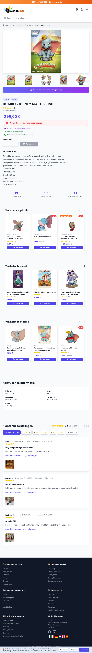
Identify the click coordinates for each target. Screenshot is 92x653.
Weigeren (74, 650)
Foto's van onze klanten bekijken (47, 90)
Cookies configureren (56, 610)
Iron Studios (7, 607)
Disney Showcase (54, 578)
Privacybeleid (8, 630)
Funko (5, 604)
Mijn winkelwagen (54, 597)
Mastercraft (51, 393)
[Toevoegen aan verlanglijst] (40, 143)
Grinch (5, 581)
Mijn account (53, 594)
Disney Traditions (54, 572)
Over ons (6, 633)
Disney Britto (52, 575)
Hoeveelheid (7, 140)
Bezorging (52, 604)
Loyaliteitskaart (8, 620)
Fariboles (6, 601)
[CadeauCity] (49, 636)
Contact (51, 601)
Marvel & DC (7, 575)
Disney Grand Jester (55, 581)
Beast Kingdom (11, 399)
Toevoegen (19, 248)
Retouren (51, 607)
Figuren (14, 99)
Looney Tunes (8, 584)
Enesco (5, 594)
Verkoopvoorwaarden (11, 623)
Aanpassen (63, 650)
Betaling (6, 627)
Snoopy (5, 578)
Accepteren (84, 650)
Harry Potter (7, 572)
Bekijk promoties (55, 2)
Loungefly (51, 568)
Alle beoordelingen (11, 432)
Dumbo (6, 99)
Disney (5, 568)
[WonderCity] (56, 636)
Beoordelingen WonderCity (13, 636)
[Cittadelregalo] (52, 636)
